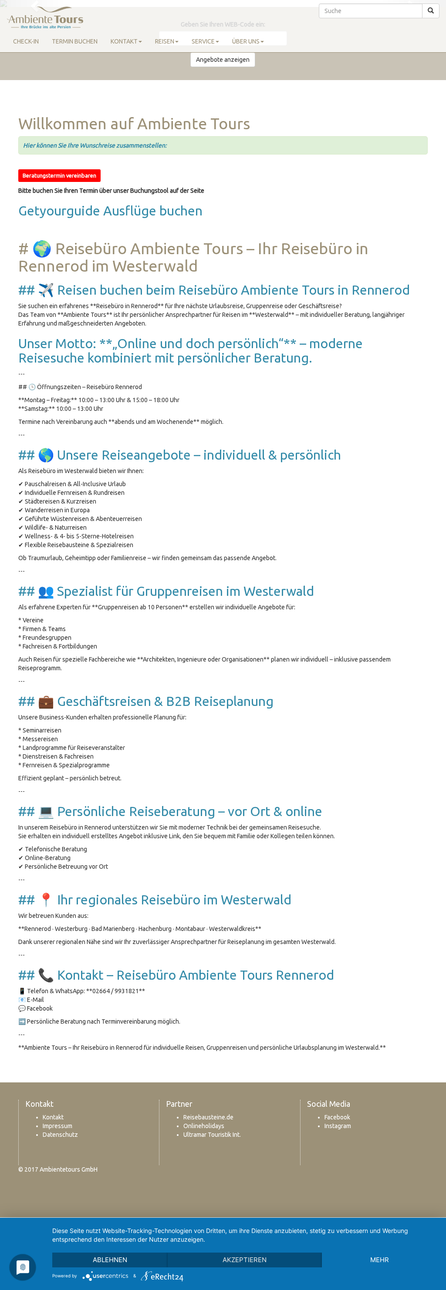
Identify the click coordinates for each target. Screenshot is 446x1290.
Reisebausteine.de (208, 1117)
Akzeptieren (245, 1260)
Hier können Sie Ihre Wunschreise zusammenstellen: (95, 145)
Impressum (57, 1125)
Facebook (337, 1117)
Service (203, 41)
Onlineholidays (203, 1125)
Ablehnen (110, 1260)
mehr (379, 1260)
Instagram (337, 1125)
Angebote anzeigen (223, 59)
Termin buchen (75, 41)
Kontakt (124, 41)
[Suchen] (430, 10)
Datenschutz (60, 1134)
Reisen (164, 41)
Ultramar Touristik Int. (212, 1134)
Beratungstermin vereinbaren (59, 175)
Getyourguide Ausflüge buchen (112, 210)
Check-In (26, 41)
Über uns (246, 41)
